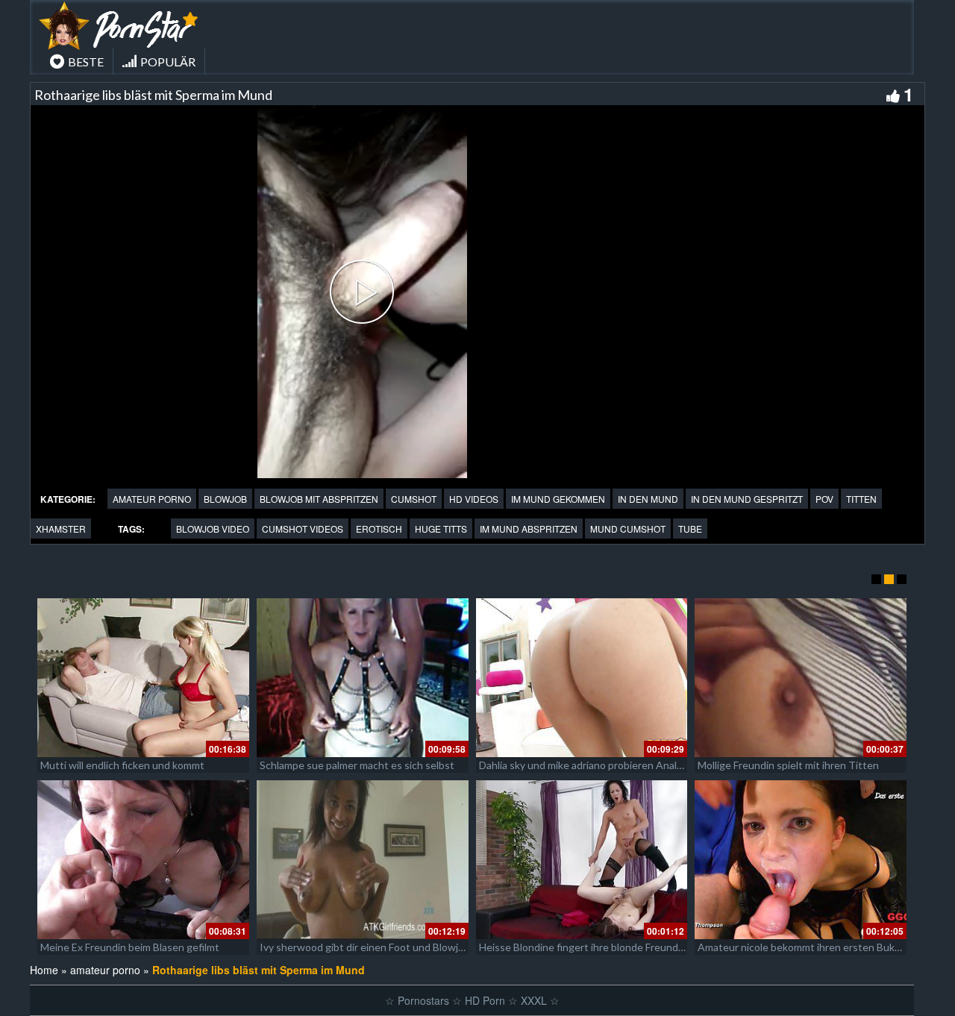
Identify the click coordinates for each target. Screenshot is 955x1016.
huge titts (441, 528)
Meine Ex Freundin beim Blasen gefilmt (129, 947)
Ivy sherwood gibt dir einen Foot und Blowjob (365, 947)
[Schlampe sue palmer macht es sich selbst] (363, 677)
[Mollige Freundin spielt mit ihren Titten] (801, 677)
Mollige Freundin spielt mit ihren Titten (788, 765)
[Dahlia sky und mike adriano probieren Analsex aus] (582, 677)
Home (44, 969)
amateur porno (152, 498)
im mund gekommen (558, 498)
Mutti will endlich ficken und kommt (122, 765)
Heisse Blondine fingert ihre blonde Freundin (582, 947)
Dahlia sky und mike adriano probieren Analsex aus (595, 765)
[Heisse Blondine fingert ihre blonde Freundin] (582, 859)
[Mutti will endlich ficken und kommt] (143, 677)
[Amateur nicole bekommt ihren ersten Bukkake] (801, 859)
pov (824, 498)
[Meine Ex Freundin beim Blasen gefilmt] (143, 859)
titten (861, 498)
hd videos (473, 498)
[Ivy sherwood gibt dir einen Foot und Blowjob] (363, 859)
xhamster (61, 528)
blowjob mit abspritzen (319, 498)
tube (690, 528)
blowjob (225, 498)
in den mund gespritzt (747, 498)
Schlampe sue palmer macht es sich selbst (357, 765)
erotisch (379, 528)
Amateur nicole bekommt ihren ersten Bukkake (807, 947)
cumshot (413, 498)
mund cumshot (628, 528)
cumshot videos (302, 528)
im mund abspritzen (528, 528)
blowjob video (212, 528)
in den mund (648, 498)
